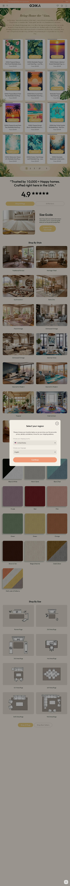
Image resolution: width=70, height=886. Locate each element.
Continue (35, 460)
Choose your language (19, 448)
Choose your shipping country (21, 439)
